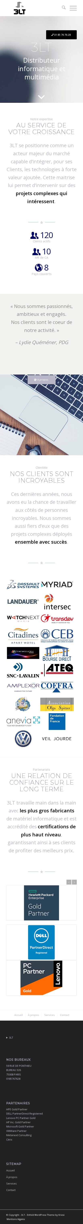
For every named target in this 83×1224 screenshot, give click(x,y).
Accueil (10, 1170)
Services (11, 1183)
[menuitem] (62, 8)
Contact (11, 1190)
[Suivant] (74, 882)
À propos (11, 1177)
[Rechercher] (62, 8)
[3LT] (34, 8)
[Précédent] (68, 882)
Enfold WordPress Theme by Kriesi (45, 1214)
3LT (11, 1037)
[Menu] (71, 8)
